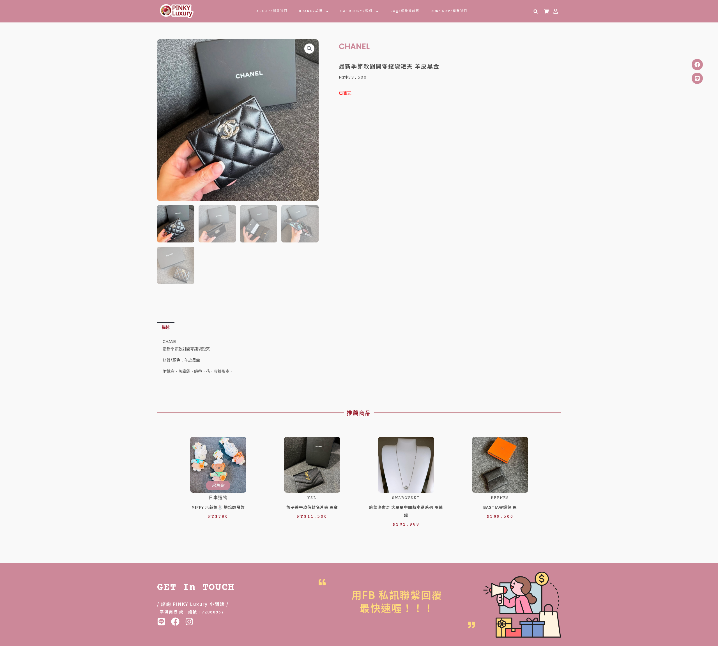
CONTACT (449, 11)
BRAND (311, 11)
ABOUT (271, 11)
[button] (536, 11)
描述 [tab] (166, 327)
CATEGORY (356, 11)
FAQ (404, 11)
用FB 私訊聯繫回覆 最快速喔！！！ (396, 601)
